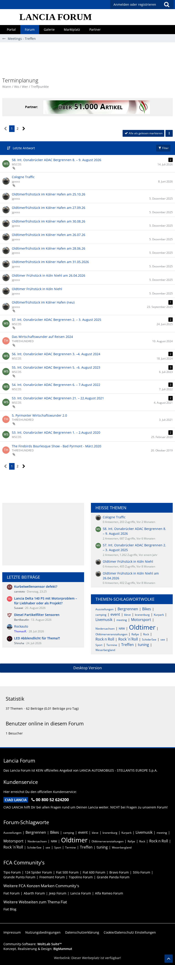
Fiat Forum (11, 893)
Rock (146, 634)
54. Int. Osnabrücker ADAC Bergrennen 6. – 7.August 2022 (56, 384)
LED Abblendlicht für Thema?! (37, 638)
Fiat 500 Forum (67, 872)
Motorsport (141, 619)
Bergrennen (128, 608)
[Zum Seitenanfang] (169, 959)
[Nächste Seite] (24, 128)
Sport (98, 645)
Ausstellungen (104, 609)
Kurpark (159, 615)
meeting (121, 620)
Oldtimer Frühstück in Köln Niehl (37, 289)
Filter (165, 148)
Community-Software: (32, 944)
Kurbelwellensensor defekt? (35, 586)
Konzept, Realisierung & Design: (37, 949)
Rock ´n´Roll (128, 639)
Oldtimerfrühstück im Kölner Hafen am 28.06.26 (48, 248)
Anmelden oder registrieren (134, 4)
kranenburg (142, 615)
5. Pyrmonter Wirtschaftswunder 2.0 (39, 415)
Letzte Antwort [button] (24, 148)
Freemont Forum (52, 877)
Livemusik (103, 619)
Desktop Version (87, 667)
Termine (111, 645)
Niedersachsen (105, 629)
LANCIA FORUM (55, 17)
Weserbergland (105, 650)
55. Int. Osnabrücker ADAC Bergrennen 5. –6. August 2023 (56, 367)
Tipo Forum (12, 872)
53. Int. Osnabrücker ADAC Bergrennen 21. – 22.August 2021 (58, 398)
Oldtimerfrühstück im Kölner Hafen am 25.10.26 (48, 194)
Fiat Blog (9, 909)
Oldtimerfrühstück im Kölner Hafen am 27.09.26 (48, 207)
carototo (19, 591)
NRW (122, 629)
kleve (127, 615)
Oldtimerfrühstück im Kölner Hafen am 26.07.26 (48, 235)
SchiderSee (149, 639)
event (115, 614)
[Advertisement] (87, 61)
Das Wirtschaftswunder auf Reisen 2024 (42, 336)
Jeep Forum (57, 893)
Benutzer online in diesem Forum (45, 723)
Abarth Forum (34, 893)
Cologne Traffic (23, 177)
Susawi (18, 608)
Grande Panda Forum (113, 877)
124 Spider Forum (38, 872)
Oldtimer (142, 627)
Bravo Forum (119, 872)
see (162, 639)
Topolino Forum (81, 877)
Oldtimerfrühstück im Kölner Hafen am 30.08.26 (48, 221)
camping (100, 615)
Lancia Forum (80, 893)
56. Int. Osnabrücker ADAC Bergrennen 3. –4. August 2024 (56, 354)
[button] (167, 4)
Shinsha (19, 643)
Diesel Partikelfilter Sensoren (36, 615)
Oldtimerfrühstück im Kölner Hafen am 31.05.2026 (50, 262)
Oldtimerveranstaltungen (111, 634)
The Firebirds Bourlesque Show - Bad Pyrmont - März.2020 (56, 446)
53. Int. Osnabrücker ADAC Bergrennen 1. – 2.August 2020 (56, 432)
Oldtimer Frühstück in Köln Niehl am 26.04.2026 (48, 275)
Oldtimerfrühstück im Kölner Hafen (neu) (43, 302)
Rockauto (21, 626)
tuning (143, 644)
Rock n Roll (104, 639)
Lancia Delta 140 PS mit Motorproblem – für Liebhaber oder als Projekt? (45, 600)
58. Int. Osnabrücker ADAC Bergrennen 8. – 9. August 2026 (56, 160)
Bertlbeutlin (21, 620)
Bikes (146, 608)
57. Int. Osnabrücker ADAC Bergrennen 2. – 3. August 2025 (56, 319)
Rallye (135, 634)
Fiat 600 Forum (94, 872)
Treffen (127, 644)
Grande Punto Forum (19, 877)
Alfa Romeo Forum (109, 893)
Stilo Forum (141, 872)
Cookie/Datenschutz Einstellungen (130, 932)
